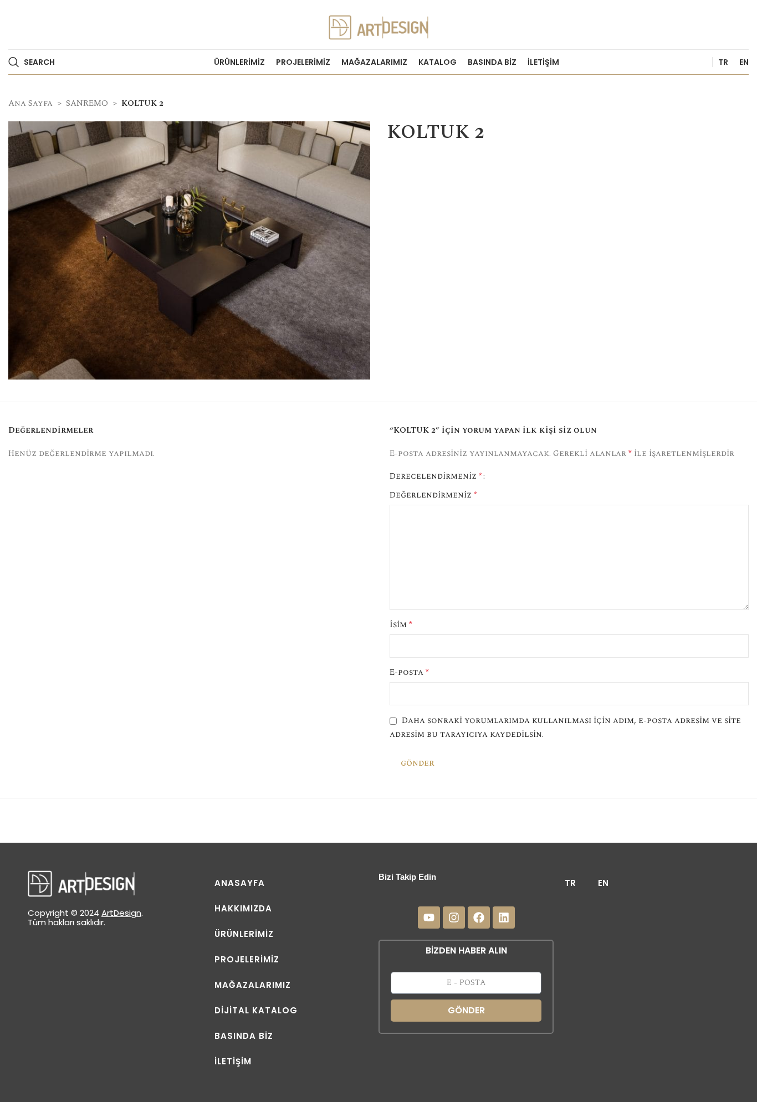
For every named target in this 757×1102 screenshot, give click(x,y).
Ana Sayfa (30, 103)
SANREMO (87, 103)
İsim (401, 624)
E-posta (409, 672)
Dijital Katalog (256, 1010)
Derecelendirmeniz (436, 475)
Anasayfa (239, 883)
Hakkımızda (243, 908)
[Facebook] (479, 917)
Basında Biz (243, 1036)
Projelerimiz (246, 959)
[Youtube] (429, 917)
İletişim (233, 1061)
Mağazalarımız (252, 985)
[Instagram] (454, 917)
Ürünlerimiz (244, 934)
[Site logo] (378, 24)
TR (570, 883)
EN (603, 883)
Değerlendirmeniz (433, 495)
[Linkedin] (504, 917)
